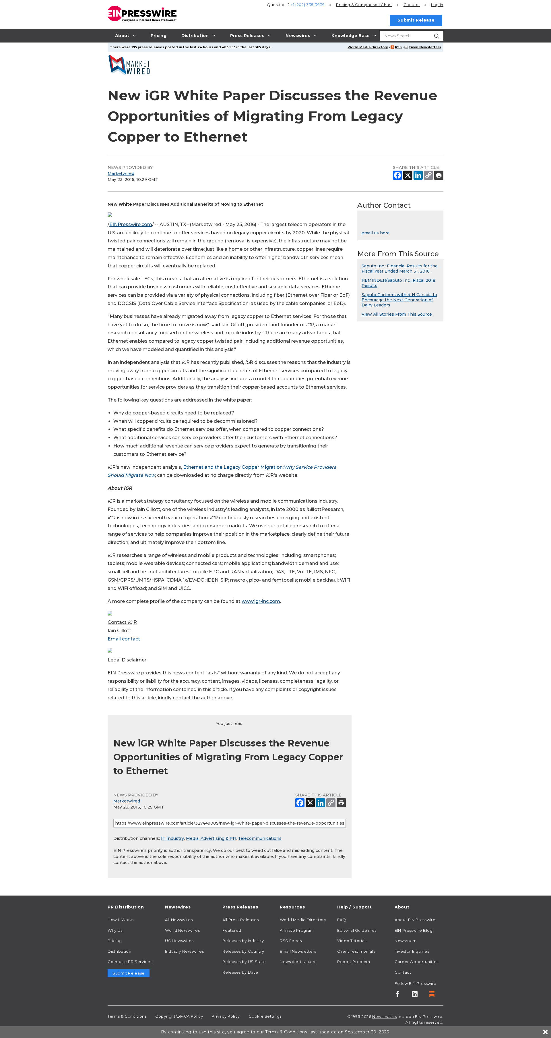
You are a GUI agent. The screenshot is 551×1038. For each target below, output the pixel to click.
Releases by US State (244, 961)
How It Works (121, 919)
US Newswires (179, 940)
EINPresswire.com (130, 224)
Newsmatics (384, 1016)
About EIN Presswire (415, 919)
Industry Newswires (184, 951)
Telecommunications (260, 838)
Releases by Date (240, 972)
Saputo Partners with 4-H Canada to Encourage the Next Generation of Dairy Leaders (399, 300)
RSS (398, 47)
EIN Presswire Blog (414, 930)
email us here (376, 233)
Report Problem (353, 961)
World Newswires (182, 930)
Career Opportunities (417, 961)
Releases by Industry (243, 940)
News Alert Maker (298, 961)
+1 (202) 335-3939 (308, 4)
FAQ (341, 919)
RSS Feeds (291, 940)
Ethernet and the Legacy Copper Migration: (233, 467)
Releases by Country (243, 951)
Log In (437, 4)
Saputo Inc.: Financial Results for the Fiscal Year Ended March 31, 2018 (400, 268)
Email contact (124, 639)
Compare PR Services (130, 961)
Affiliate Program (297, 930)
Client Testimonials (356, 951)
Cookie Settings (265, 1016)
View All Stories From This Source (397, 314)
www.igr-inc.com (261, 601)
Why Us (115, 930)
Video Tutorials (352, 940)
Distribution (119, 951)
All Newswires (179, 919)
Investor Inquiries (412, 951)
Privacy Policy (226, 1016)
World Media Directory (368, 47)
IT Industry (172, 838)
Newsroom (406, 940)
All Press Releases (240, 919)
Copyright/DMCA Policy (179, 1016)
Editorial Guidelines (357, 930)
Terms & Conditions (127, 1016)
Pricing (364, 4)
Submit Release (415, 20)
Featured (231, 930)
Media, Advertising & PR (211, 838)
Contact (411, 4)
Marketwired (121, 173)
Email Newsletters (425, 47)
